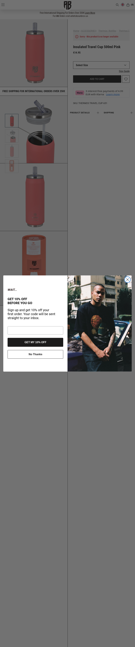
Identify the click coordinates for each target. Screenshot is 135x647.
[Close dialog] (127, 279)
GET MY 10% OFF (35, 342)
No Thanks (35, 354)
